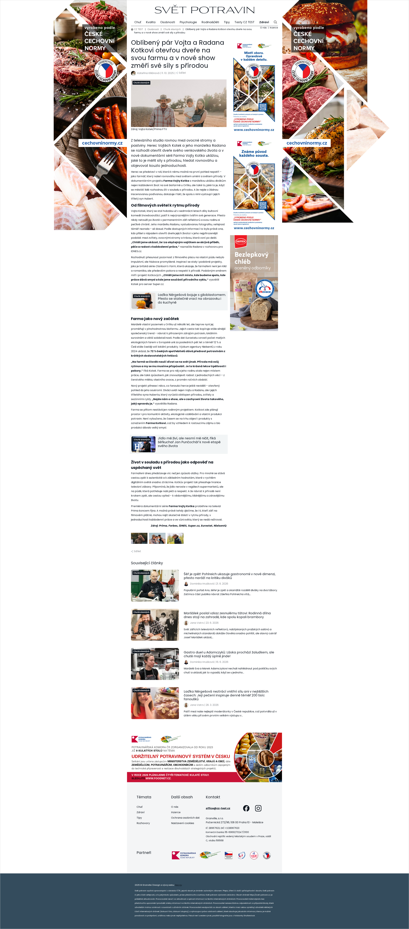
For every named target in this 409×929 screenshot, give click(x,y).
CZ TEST (138, 29)
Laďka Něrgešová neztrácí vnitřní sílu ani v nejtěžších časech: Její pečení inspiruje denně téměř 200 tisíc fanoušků (226, 695)
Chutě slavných (172, 29)
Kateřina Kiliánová (148, 73)
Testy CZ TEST (245, 22)
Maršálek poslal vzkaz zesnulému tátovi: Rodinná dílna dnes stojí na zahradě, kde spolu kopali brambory (227, 615)
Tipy (139, 818)
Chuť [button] (137, 22)
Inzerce (274, 27)
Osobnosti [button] (167, 22)
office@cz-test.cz (218, 808)
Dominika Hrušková (202, 584)
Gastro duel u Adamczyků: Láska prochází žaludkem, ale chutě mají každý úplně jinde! (229, 654)
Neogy (178, 885)
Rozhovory (143, 823)
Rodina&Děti (210, 22)
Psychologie (188, 22)
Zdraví (141, 812)
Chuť (140, 807)
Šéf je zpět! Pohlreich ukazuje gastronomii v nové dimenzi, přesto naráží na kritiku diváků (229, 576)
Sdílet (182, 73)
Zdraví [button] (264, 22)
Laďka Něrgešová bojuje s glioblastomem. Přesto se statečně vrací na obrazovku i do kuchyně (192, 299)
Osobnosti (153, 29)
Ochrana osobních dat (185, 818)
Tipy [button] (227, 22)
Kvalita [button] (150, 22)
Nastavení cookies (182, 823)
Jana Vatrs (197, 623)
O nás (263, 27)
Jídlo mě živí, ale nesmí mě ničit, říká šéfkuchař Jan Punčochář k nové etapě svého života (189, 442)
